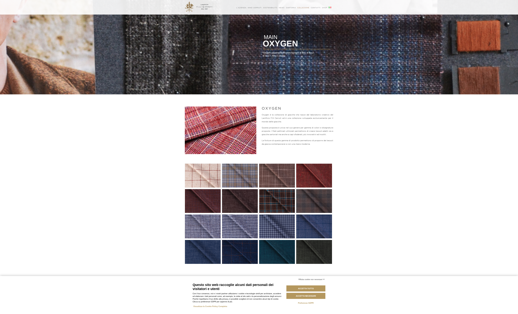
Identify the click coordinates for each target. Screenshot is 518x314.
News (281, 7)
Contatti (316, 7)
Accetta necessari (306, 296)
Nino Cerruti (255, 7)
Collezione (303, 7)
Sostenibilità (270, 7)
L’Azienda (241, 7)
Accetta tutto (306, 288)
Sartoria (291, 7)
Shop (324, 7)
